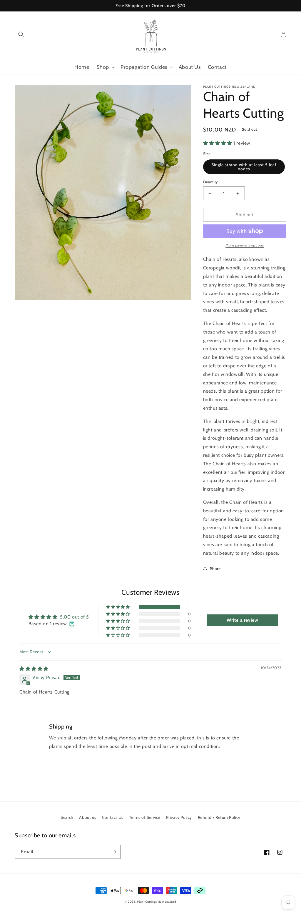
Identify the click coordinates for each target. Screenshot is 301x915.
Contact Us (112, 817)
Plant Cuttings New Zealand (156, 902)
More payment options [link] (244, 245)
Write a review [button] (242, 620)
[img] (34, 668)
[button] (21, 34)
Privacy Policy (179, 817)
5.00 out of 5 (74, 617)
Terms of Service (144, 817)
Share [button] (215, 568)
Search (67, 817)
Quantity (210, 181)
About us (87, 817)
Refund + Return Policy (219, 817)
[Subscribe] (113, 852)
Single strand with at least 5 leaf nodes (244, 166)
